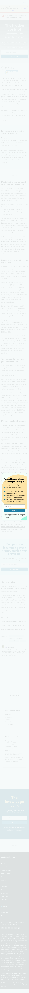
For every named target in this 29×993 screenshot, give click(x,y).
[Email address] (14, 506)
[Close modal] (23, 476)
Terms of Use (17, 515)
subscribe (14, 510)
